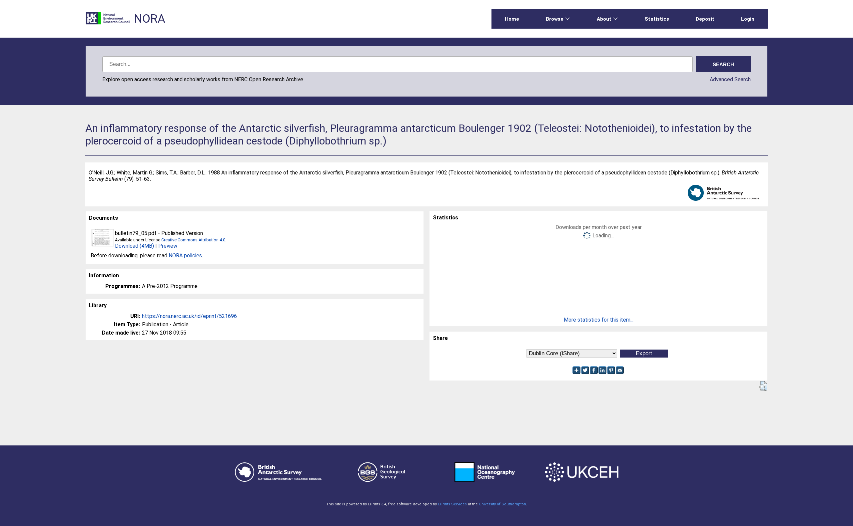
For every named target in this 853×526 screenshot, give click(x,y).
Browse (554, 19)
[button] (763, 386)
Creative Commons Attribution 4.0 (193, 239)
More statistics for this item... (598, 320)
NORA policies (185, 255)
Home (512, 19)
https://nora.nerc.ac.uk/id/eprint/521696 (189, 316)
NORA (149, 19)
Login (747, 19)
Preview (167, 246)
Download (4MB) (134, 246)
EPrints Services (452, 504)
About (604, 19)
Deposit (705, 19)
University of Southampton (502, 504)
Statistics (657, 19)
